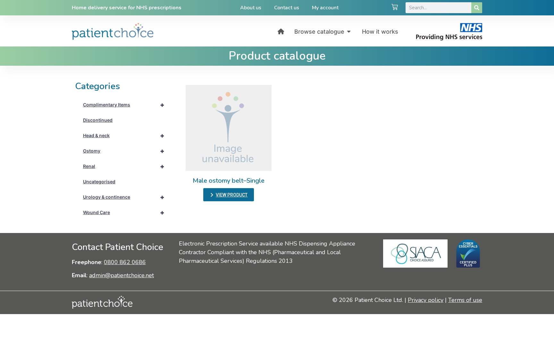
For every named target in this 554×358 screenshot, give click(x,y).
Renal (123, 166)
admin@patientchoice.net (121, 275)
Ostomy (123, 151)
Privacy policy (425, 300)
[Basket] (395, 7)
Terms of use (465, 300)
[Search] (476, 7)
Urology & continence (123, 197)
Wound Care (123, 212)
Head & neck (123, 135)
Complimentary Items (123, 105)
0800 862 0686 (125, 262)
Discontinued (98, 120)
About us (250, 7)
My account (325, 7)
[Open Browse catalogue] (349, 31)
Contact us (286, 7)
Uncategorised (99, 181)
